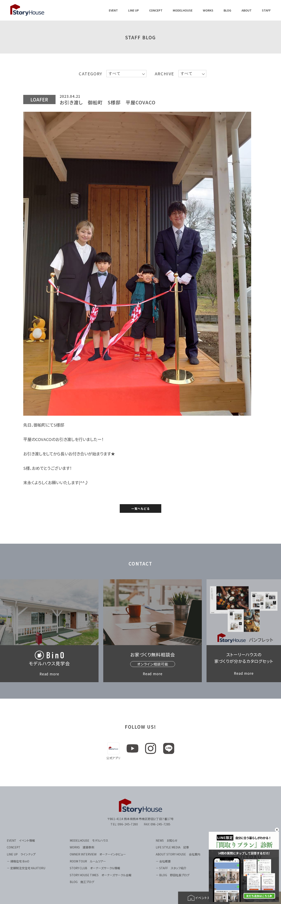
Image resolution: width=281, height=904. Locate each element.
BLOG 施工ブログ (82, 882)
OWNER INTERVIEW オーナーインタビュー (98, 854)
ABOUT (247, 10)
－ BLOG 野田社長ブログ (172, 875)
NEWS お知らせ (166, 840)
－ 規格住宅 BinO (18, 861)
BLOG (227, 10)
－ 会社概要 (163, 861)
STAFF (266, 10)
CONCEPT (156, 10)
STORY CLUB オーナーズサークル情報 (95, 868)
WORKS (208, 10)
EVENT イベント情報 (21, 840)
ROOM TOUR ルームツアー (88, 861)
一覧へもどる (140, 508)
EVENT (113, 10)
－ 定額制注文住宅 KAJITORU (26, 868)
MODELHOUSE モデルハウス (89, 840)
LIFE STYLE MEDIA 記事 (172, 847)
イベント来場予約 (208, 898)
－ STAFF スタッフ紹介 (171, 868)
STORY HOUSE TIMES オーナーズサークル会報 (100, 875)
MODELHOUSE (183, 10)
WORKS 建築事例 (82, 847)
